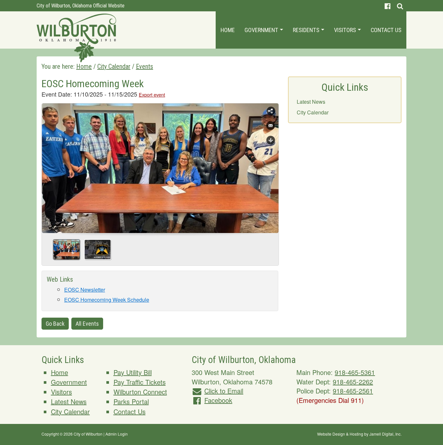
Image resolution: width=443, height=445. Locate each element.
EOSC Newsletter (84, 289)
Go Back (55, 323)
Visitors (345, 30)
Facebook (218, 400)
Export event (152, 94)
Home (228, 30)
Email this (270, 125)
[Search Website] (400, 5)
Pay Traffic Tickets (140, 382)
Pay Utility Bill (133, 372)
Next (271, 165)
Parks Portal (131, 401)
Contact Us (386, 30)
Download (270, 140)
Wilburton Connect (140, 391)
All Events (87, 323)
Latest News (311, 101)
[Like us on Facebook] (387, 5)
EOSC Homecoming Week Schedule (106, 299)
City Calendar (313, 112)
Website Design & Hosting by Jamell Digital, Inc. (359, 434)
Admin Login (116, 434)
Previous (49, 165)
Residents (307, 30)
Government (262, 30)
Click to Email (223, 390)
